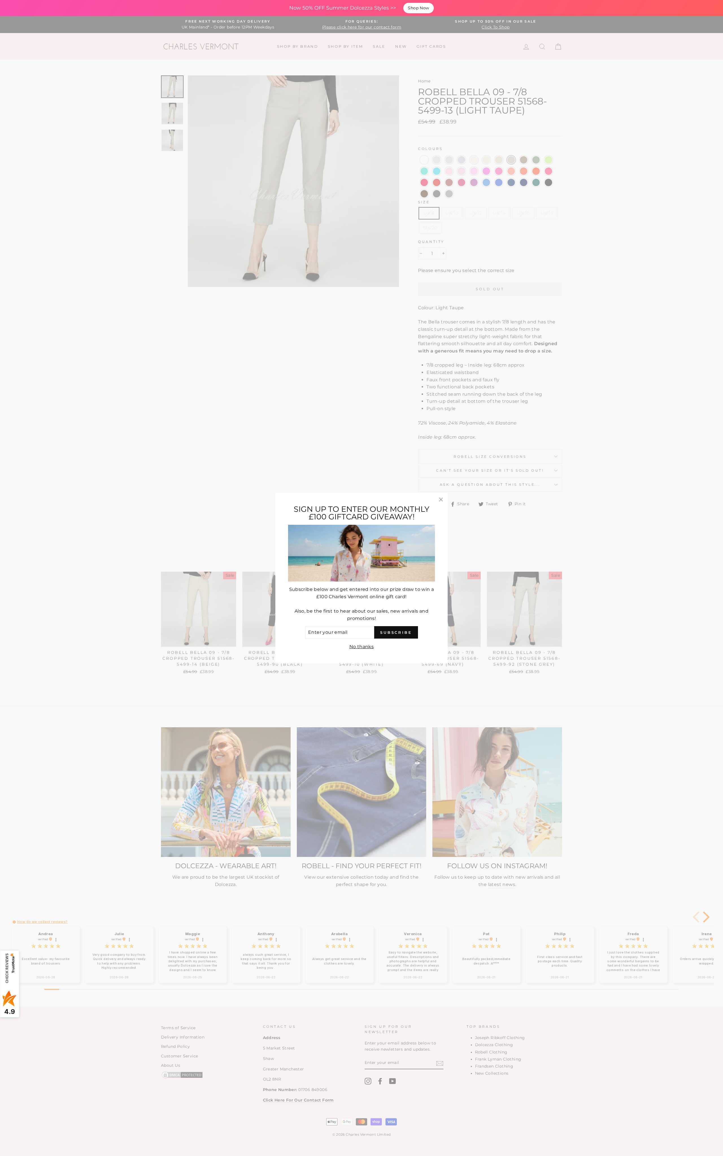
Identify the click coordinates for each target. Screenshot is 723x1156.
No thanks (361, 646)
